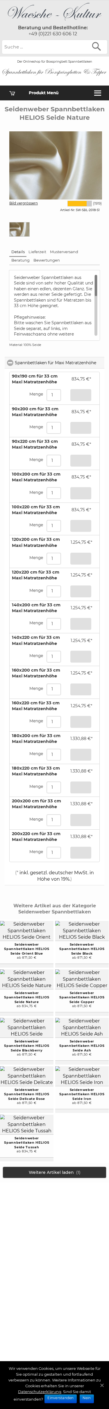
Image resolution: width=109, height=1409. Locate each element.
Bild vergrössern (23, 203)
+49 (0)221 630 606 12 (52, 34)
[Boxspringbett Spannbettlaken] (54, 21)
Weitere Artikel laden (55, 1172)
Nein (87, 1398)
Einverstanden (60, 1398)
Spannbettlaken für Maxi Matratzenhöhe (59, 362)
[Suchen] (98, 46)
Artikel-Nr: (67, 210)
